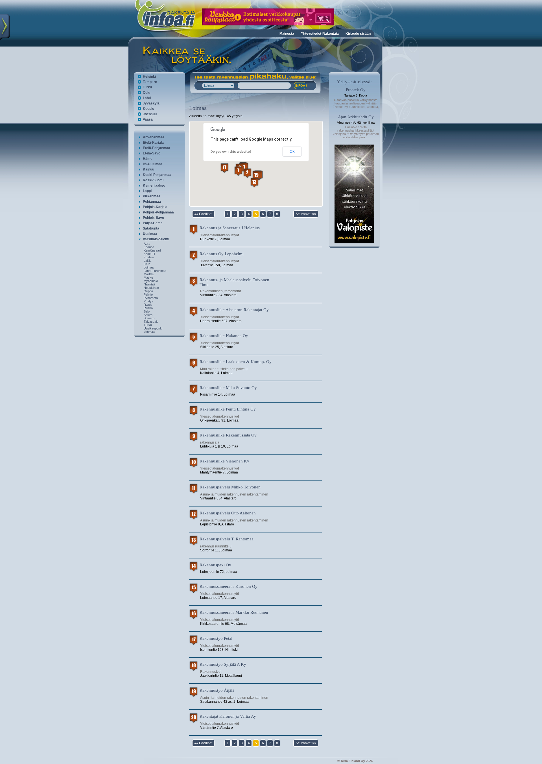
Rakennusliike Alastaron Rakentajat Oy (234, 309)
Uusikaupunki (153, 328)
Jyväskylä (151, 103)
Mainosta (286, 34)
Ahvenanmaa (153, 137)
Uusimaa (150, 234)
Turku (147, 87)
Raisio (148, 304)
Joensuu (150, 114)
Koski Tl (149, 254)
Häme (147, 159)
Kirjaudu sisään (358, 34)
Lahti (147, 98)
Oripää (148, 291)
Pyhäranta (151, 298)
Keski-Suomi (153, 180)
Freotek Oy (356, 90)
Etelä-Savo (151, 153)
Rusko (148, 308)
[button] (244, 167)
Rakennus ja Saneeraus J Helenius (230, 228)
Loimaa (149, 267)
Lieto (147, 264)
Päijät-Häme (153, 223)
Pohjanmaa (152, 202)
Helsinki (149, 76)
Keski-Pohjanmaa (157, 175)
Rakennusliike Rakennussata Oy (228, 435)
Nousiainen (151, 287)
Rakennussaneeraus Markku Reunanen (234, 612)
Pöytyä (148, 301)
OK (292, 151)
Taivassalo (151, 321)
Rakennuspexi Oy (215, 565)
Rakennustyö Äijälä (217, 690)
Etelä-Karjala (153, 143)
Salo (147, 311)
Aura (147, 243)
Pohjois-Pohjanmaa (158, 212)
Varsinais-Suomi (156, 239)
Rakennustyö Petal (216, 638)
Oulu (146, 93)
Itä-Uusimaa (152, 164)
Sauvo (148, 314)
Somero (149, 318)
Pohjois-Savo (153, 218)
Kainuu (148, 169)
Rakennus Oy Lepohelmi (222, 254)
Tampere (150, 82)
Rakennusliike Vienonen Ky (224, 461)
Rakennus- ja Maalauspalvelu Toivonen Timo (234, 282)
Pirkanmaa (151, 196)
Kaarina (149, 247)
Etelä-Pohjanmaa (156, 148)
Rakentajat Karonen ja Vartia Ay (228, 716)
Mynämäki (151, 281)
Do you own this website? (231, 152)
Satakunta (151, 228)
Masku (148, 277)
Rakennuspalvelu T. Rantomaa (226, 539)
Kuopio (148, 109)
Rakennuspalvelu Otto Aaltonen (228, 513)
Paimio (148, 294)
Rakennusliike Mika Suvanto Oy (228, 387)
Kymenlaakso (154, 185)
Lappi (147, 191)
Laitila (147, 260)
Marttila (149, 274)
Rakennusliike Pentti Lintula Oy (228, 409)
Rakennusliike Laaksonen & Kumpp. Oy (236, 361)
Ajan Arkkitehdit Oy (356, 117)
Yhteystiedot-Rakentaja (320, 34)
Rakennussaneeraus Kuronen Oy (228, 586)
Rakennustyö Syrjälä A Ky (223, 664)
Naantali (149, 284)
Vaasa (148, 119)
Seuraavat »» (306, 214)
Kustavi (149, 257)
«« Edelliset (203, 214)
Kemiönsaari (152, 250)
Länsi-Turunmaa (155, 270)
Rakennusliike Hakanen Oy (224, 335)
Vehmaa (149, 331)
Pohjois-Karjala (155, 207)
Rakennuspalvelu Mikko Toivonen (230, 487)
